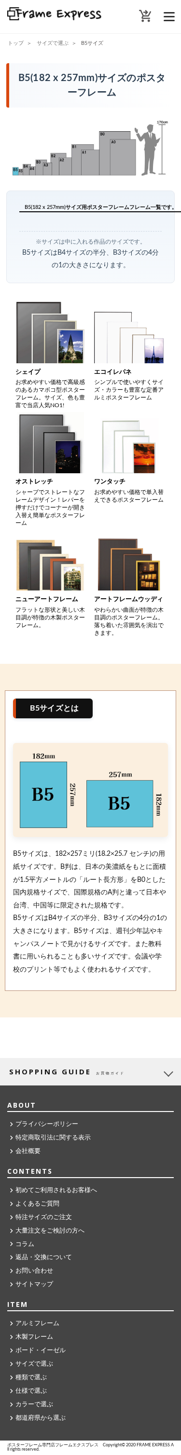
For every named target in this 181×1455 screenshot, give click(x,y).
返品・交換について (43, 1257)
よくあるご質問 (37, 1204)
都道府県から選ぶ (40, 1418)
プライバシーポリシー (46, 1124)
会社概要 (28, 1151)
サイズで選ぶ (34, 1364)
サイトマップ (34, 1284)
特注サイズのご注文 (43, 1217)
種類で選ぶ (31, 1377)
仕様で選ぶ (31, 1391)
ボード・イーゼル (40, 1350)
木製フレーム (34, 1337)
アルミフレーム (37, 1323)
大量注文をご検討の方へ (49, 1231)
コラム (24, 1244)
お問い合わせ (34, 1271)
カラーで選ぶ (34, 1404)
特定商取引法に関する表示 (53, 1138)
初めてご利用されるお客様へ (56, 1190)
